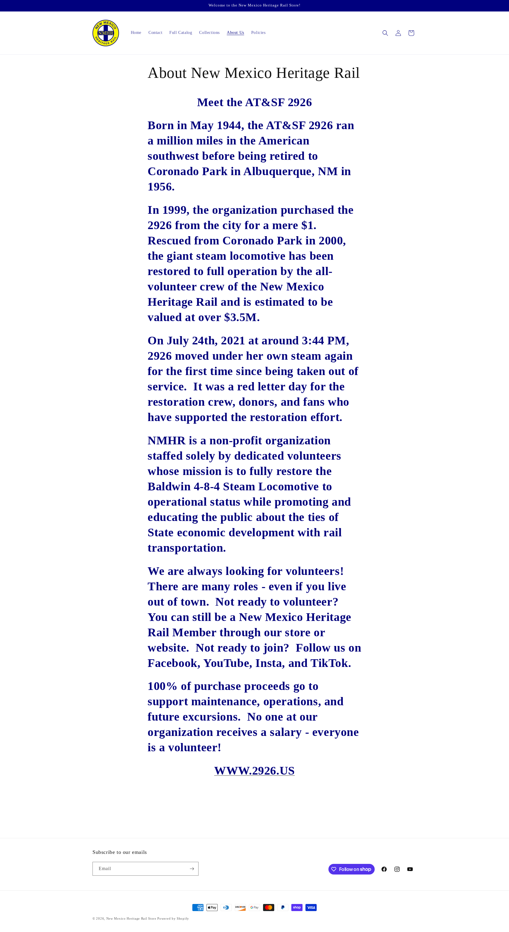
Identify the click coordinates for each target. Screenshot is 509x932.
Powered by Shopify (173, 918)
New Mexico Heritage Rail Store (132, 918)
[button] (385, 33)
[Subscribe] (191, 869)
